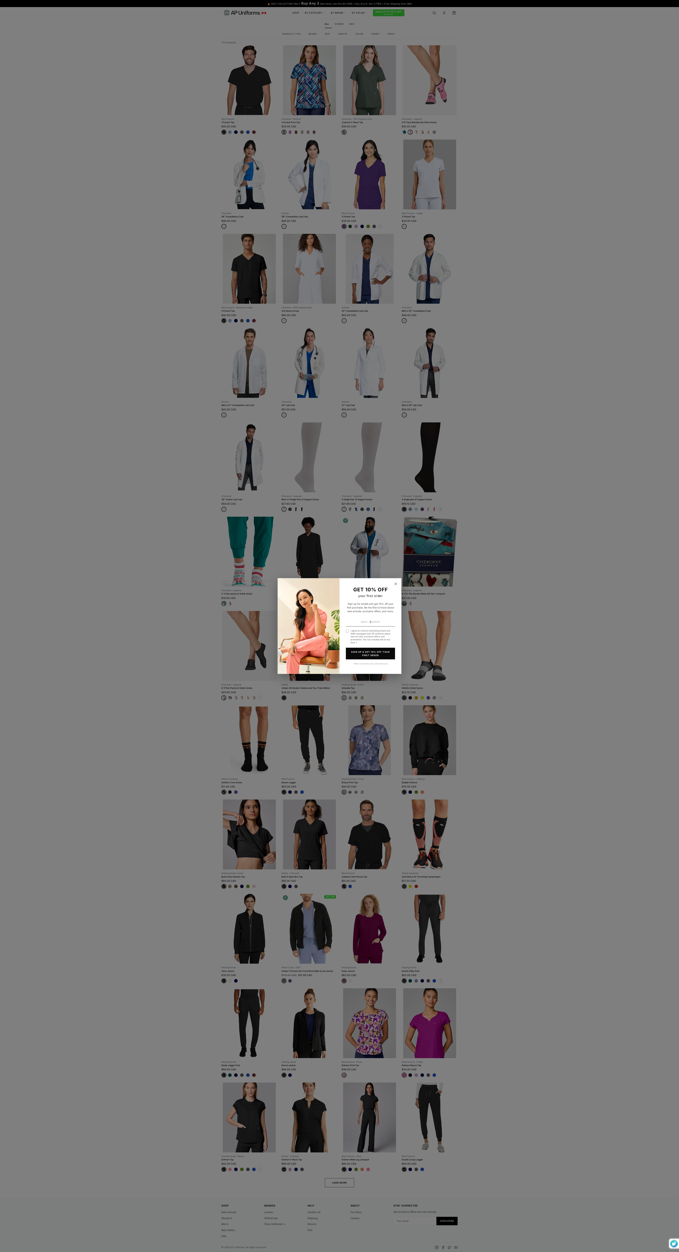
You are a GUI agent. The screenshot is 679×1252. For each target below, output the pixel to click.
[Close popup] (395, 583)
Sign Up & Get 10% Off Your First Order (370, 653)
